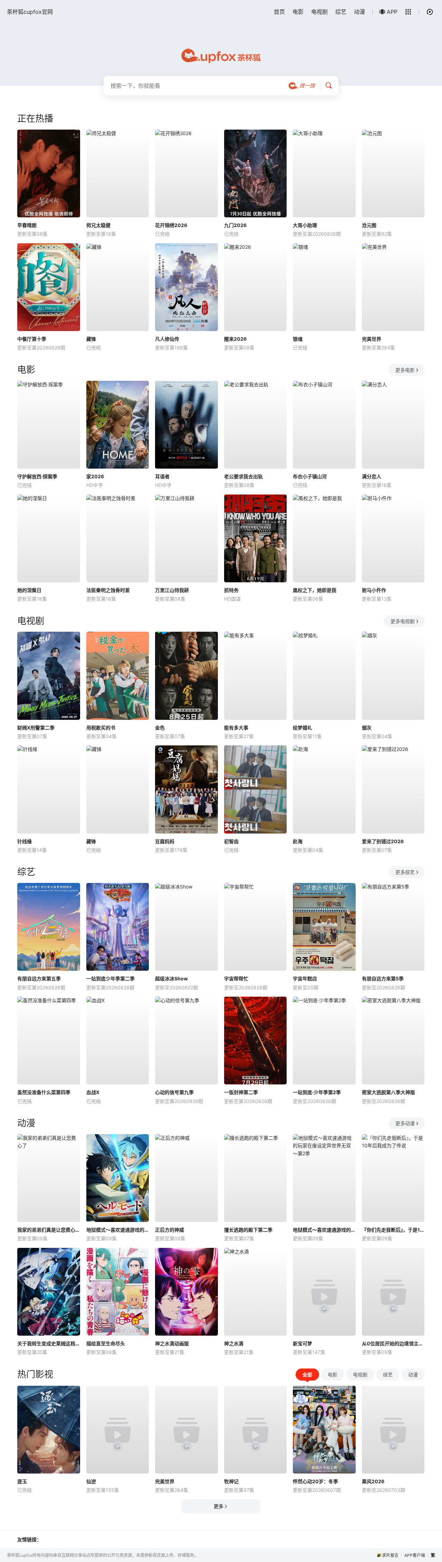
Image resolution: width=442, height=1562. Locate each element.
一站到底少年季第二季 (110, 978)
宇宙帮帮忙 (236, 978)
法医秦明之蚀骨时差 (108, 590)
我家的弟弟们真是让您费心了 (48, 1230)
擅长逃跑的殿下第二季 (248, 1230)
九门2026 (235, 225)
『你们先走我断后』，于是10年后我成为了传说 (393, 1230)
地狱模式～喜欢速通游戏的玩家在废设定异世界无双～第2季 (324, 1230)
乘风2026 (373, 1481)
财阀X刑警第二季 (36, 728)
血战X (92, 1092)
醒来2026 (235, 339)
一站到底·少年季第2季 (317, 1092)
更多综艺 (405, 872)
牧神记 (231, 1481)
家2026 (95, 476)
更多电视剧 (403, 621)
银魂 (297, 339)
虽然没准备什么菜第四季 (43, 1092)
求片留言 (390, 1555)
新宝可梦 (302, 1343)
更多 (218, 1506)
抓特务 (231, 590)
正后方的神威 (169, 1230)
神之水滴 (233, 1343)
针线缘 (24, 841)
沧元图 (369, 225)
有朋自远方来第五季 (39, 978)
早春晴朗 (27, 225)
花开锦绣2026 (171, 225)
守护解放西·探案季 (37, 476)
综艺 (340, 11)
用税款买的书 (100, 728)
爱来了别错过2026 (383, 841)
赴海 (297, 841)
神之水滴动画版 (172, 1343)
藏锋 (91, 339)
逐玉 (22, 1481)
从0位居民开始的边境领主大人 (393, 1343)
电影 (298, 11)
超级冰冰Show (171, 978)
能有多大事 (236, 728)
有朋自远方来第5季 (383, 978)
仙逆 (91, 1481)
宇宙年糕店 (305, 978)
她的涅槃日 (29, 590)
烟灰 (367, 728)
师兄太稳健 (98, 225)
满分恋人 (371, 476)
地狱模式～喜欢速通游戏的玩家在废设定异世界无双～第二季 (117, 1230)
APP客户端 (414, 1555)
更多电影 (405, 370)
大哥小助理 (305, 225)
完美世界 (371, 339)
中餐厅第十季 (31, 339)
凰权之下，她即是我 (314, 590)
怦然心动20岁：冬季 (315, 1481)
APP (392, 11)
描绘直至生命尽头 (105, 1343)
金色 (160, 728)
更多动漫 (405, 1123)
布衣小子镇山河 (310, 476)
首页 (279, 11)
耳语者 (162, 476)
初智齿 (231, 841)
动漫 (359, 11)
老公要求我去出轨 (243, 476)
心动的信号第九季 (174, 1092)
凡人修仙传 (167, 339)
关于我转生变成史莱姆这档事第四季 (48, 1343)
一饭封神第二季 (241, 1092)
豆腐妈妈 (164, 841)
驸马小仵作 (374, 590)
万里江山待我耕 (172, 590)
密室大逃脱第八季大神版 (388, 1092)
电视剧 (319, 11)
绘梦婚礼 (302, 728)
